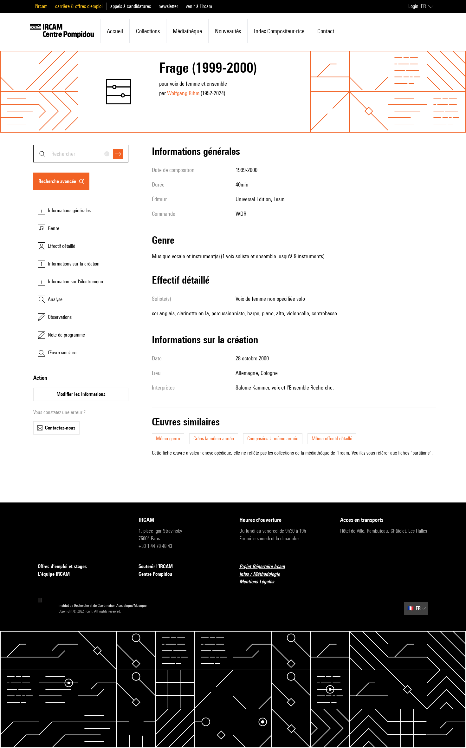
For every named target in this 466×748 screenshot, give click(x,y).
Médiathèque (187, 31)
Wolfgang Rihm (183, 93)
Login (413, 6)
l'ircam (41, 6)
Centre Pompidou (155, 574)
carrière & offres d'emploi (78, 6)
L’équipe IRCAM (54, 574)
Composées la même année (272, 439)
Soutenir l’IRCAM (156, 566)
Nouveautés (228, 31)
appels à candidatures (130, 6)
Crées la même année (213, 439)
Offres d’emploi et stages (62, 566)
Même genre (168, 439)
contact (325, 31)
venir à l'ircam (199, 6)
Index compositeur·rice (279, 31)
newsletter (168, 6)
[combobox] (80, 153)
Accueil (115, 31)
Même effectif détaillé (332, 439)
